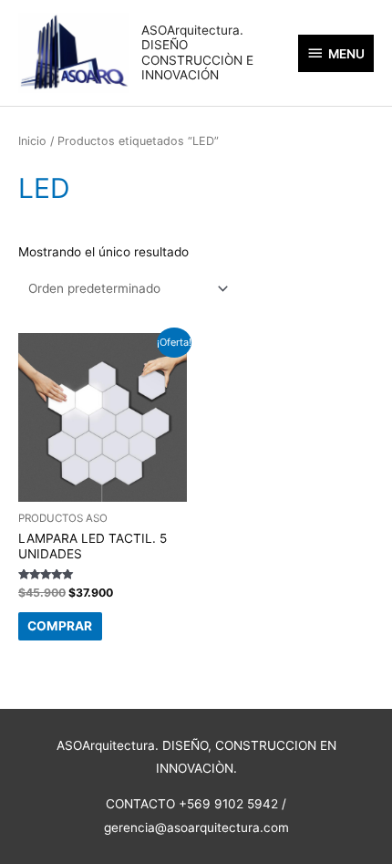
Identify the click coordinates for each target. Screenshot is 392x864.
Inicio (32, 141)
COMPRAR (59, 626)
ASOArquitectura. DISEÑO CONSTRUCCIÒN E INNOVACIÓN (197, 52)
